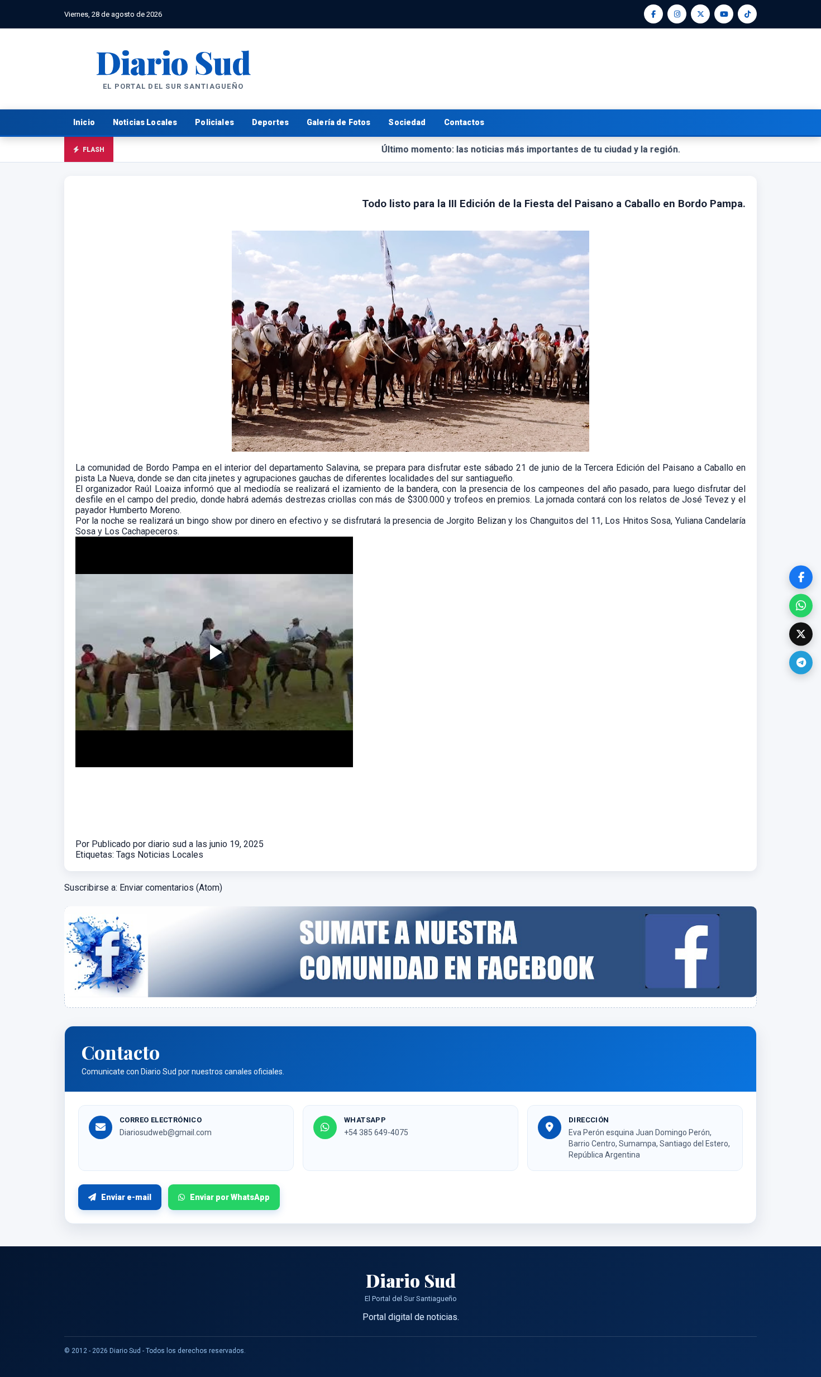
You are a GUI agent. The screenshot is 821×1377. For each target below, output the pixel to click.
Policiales (214, 122)
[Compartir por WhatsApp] (801, 605)
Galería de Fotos (338, 122)
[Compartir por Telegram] (801, 662)
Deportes (270, 122)
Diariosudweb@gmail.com (166, 1132)
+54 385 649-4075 (376, 1132)
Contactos (464, 122)
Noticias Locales (145, 122)
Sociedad (407, 122)
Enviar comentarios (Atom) (171, 887)
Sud (173, 61)
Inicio (84, 122)
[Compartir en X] (801, 634)
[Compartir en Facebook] (801, 577)
